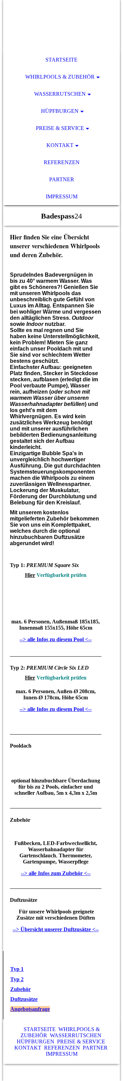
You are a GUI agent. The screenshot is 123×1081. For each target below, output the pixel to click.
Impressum (62, 196)
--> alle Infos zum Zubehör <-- (56, 873)
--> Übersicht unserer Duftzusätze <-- (56, 929)
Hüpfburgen (60, 111)
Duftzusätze (24, 999)
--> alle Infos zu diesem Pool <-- (55, 639)
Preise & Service (60, 128)
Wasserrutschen (60, 94)
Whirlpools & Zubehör (60, 77)
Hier (30, 575)
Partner (61, 179)
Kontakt (59, 145)
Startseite (61, 60)
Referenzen (62, 162)
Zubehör (20, 989)
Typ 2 (17, 979)
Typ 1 (17, 969)
